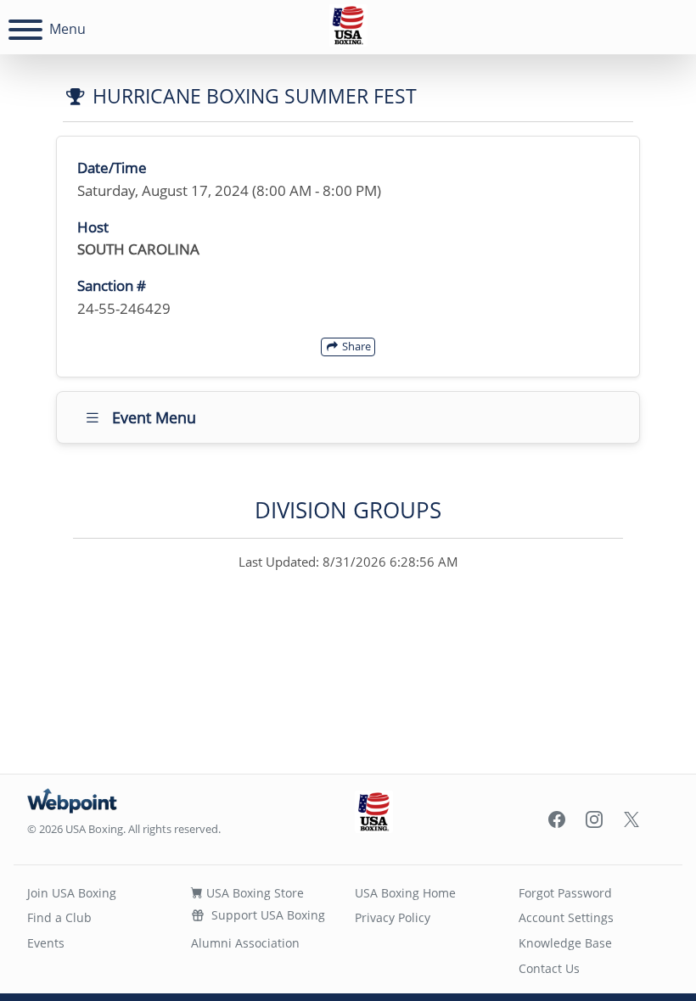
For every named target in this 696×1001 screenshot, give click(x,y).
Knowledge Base (565, 943)
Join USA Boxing (71, 893)
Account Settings (566, 917)
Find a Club (59, 917)
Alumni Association (245, 943)
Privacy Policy (392, 917)
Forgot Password (565, 893)
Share (355, 346)
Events (46, 943)
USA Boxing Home (405, 893)
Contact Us (549, 968)
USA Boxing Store (253, 893)
